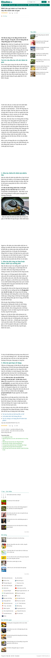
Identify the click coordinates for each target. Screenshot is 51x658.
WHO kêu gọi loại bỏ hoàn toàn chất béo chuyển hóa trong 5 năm (15, 449)
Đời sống (5, 16)
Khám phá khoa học (22, 5)
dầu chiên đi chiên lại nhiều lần (17, 430)
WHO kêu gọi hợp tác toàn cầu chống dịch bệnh (13, 441)
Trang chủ (5, 5)
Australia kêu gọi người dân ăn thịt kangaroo (12, 446)
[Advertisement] (15, 27)
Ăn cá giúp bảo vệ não (7, 437)
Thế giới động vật (33, 5)
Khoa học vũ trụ (43, 5)
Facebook (17, 655)
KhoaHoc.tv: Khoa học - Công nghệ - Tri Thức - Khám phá (8, 2)
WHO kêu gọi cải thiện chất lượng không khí (12, 443)
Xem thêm (26, 531)
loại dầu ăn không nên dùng (16, 429)
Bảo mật (8, 655)
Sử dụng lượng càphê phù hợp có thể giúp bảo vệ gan (14, 445)
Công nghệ (12, 5)
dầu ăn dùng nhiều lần (6, 432)
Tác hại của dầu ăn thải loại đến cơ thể (13, 414)
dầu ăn (7, 429)
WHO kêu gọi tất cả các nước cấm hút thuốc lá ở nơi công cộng (15, 439)
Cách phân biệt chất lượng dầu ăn (12, 416)
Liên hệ (12, 655)
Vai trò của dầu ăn (5, 430)
